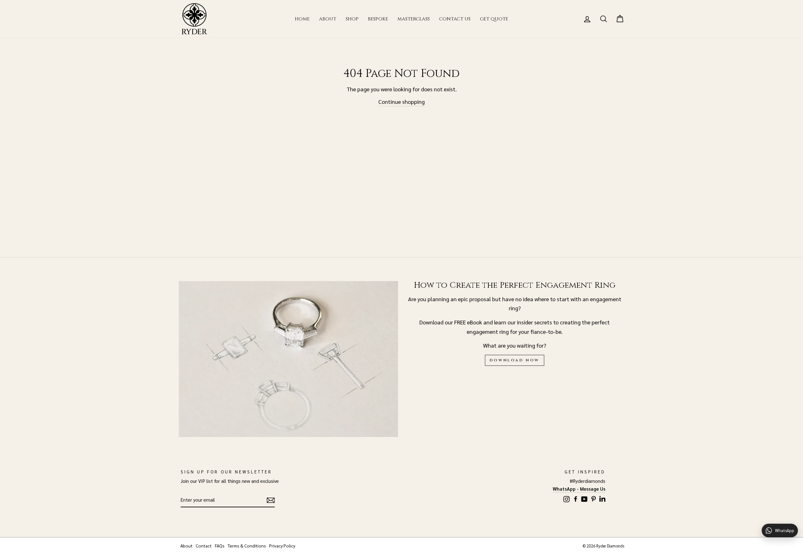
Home (302, 19)
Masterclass (413, 19)
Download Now (515, 360)
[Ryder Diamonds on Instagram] (566, 498)
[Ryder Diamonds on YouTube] (584, 498)
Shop (352, 19)
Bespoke (378, 19)
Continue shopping (401, 101)
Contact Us (455, 19)
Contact (204, 545)
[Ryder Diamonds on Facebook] (575, 497)
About (327, 19)
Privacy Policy (282, 545)
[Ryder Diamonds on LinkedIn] (602, 497)
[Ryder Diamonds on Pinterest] (593, 497)
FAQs (220, 545)
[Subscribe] (271, 500)
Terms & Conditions (247, 545)
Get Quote (494, 19)
